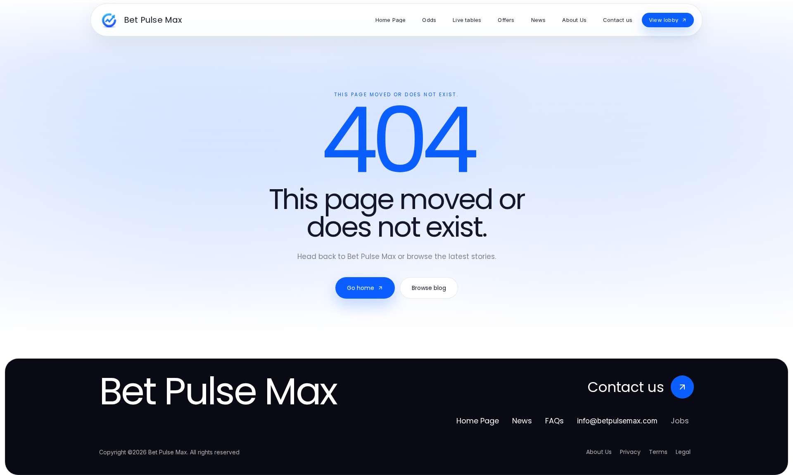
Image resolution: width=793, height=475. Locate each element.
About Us (599, 452)
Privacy (630, 452)
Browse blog (429, 288)
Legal (683, 452)
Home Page (477, 421)
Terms (658, 452)
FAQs (554, 421)
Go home (360, 288)
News (522, 421)
